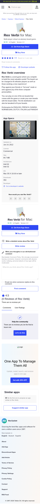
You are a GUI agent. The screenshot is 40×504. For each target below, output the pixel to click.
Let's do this (20, 333)
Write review (20, 246)
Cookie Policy (7, 479)
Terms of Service (8, 463)
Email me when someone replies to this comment (20, 283)
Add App (5, 447)
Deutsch (11, 436)
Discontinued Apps (9, 452)
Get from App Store (21, 47)
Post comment (20, 288)
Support (5, 489)
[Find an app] (9, 7)
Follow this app (10, 67)
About (4, 441)
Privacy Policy (7, 468)
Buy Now (21, 52)
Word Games (19, 19)
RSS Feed (5, 495)
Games (10, 19)
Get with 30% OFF (20, 380)
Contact (4, 484)
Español (18, 436)
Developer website (28, 67)
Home (4, 19)
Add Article (6, 457)
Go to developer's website (15, 186)
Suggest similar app (20, 408)
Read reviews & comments (11, 62)
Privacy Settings (8, 473)
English (4, 436)
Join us (34, 1)
